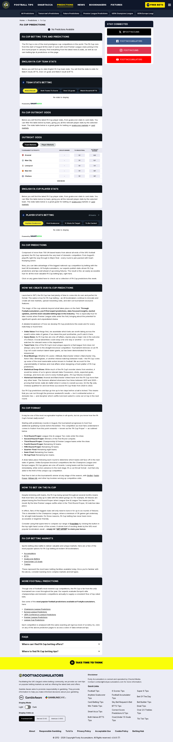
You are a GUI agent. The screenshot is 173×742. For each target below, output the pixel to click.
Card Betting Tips (95, 702)
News (81, 5)
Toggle (28, 707)
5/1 (95, 160)
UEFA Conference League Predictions (40, 614)
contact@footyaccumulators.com (109, 682)
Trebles (27, 564)
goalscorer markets (80, 125)
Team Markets (30, 145)
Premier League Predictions (95, 13)
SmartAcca (45, 5)
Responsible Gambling (50, 731)
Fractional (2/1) (26, 719)
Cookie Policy (121, 731)
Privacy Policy (84, 731)
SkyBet (90, 475)
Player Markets (48, 145)
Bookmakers (97, 5)
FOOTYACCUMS (131, 50)
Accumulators (30, 553)
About (32, 731)
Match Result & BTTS (88, 91)
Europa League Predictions (35, 612)
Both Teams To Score (49, 91)
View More (61, 181)
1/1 (79, 155)
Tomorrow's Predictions (48, 13)
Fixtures (116, 5)
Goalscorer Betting (32, 559)
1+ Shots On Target (72, 223)
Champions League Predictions (37, 609)
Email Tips (141, 706)
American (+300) (57, 719)
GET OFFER (61, 529)
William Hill (32, 478)
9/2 (95, 155)
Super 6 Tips (143, 691)
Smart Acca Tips (95, 711)
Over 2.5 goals (69, 91)
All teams (92, 215)
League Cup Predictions (34, 620)
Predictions (65, 5)
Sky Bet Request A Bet (122, 702)
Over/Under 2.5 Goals (33, 561)
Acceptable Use (103, 731)
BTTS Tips (116, 706)
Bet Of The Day (144, 696)
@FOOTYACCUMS (131, 32)
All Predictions (27, 13)
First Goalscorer (52, 223)
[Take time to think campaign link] (86, 664)
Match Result (30, 91)
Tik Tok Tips (142, 719)
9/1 (95, 176)
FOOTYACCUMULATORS (131, 41)
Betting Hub (138, 731)
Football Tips (23, 5)
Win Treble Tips (95, 706)
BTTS (26, 556)
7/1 (95, 165)
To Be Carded (91, 223)
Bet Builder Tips (144, 702)
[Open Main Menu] (169, 5)
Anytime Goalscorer (33, 223)
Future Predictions (71, 13)
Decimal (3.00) (42, 719)
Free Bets (74, 524)
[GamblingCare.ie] (55, 697)
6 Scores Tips (118, 691)
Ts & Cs (69, 731)
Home (22, 20)
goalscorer (76, 202)
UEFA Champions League (122, 13)
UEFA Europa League (146, 13)
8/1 (95, 171)
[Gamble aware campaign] (33, 697)
